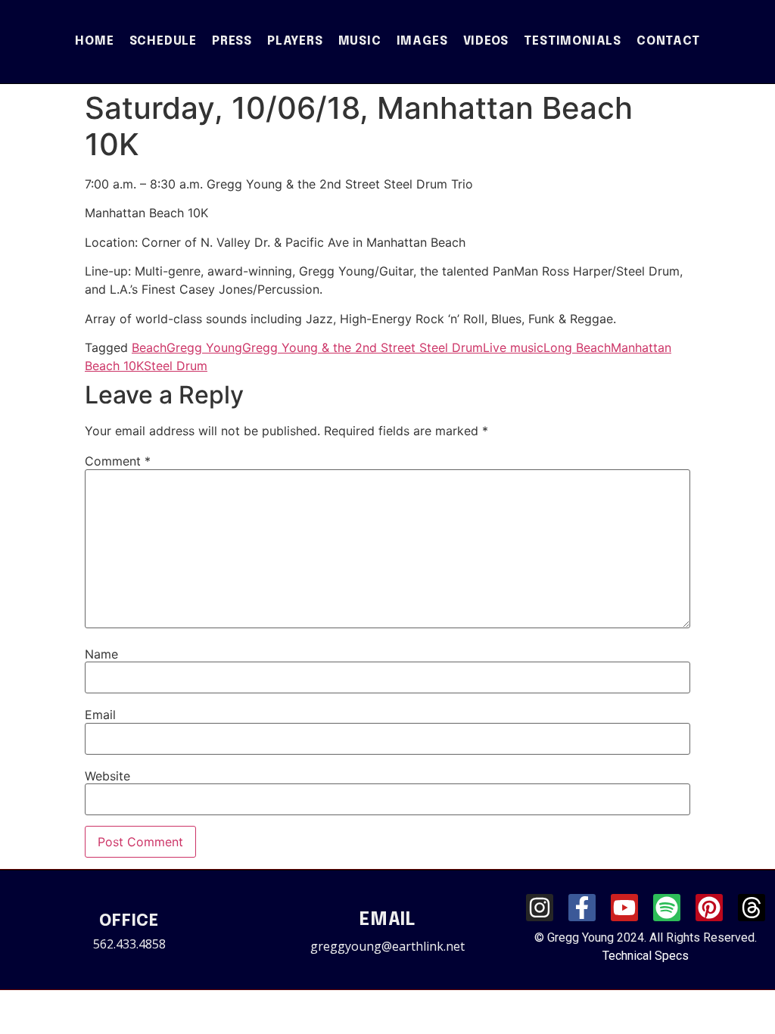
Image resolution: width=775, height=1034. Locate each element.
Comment (118, 461)
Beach (149, 347)
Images (422, 41)
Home (94, 41)
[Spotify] (666, 907)
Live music (513, 347)
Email (100, 715)
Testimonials (572, 41)
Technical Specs (645, 955)
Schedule (163, 41)
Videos (486, 41)
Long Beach (577, 347)
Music (359, 41)
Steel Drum (175, 365)
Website (107, 776)
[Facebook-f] (582, 907)
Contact (668, 41)
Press (232, 41)
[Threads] (751, 907)
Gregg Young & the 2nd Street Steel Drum (362, 347)
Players (295, 41)
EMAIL (387, 920)
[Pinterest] (709, 907)
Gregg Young (204, 347)
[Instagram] (539, 907)
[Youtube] (624, 907)
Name (101, 654)
